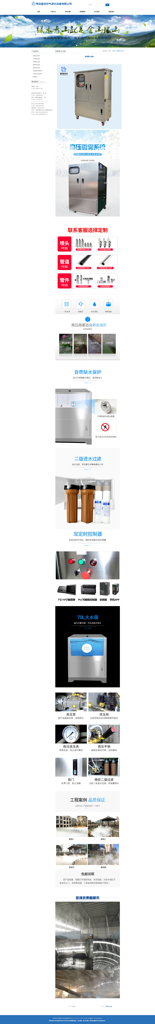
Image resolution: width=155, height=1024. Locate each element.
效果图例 (82, 11)
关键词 (81, 1018)
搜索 (107, 4)
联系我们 (111, 11)
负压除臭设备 (36, 58)
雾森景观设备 (36, 64)
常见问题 (68, 11)
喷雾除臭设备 (36, 55)
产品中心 (53, 11)
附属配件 (35, 76)
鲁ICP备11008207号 (75, 1018)
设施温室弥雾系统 (37, 70)
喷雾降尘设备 (120, 51)
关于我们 (97, 11)
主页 (109, 51)
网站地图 (86, 1018)
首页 (38, 11)
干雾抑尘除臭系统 (37, 73)
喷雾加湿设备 (36, 67)
